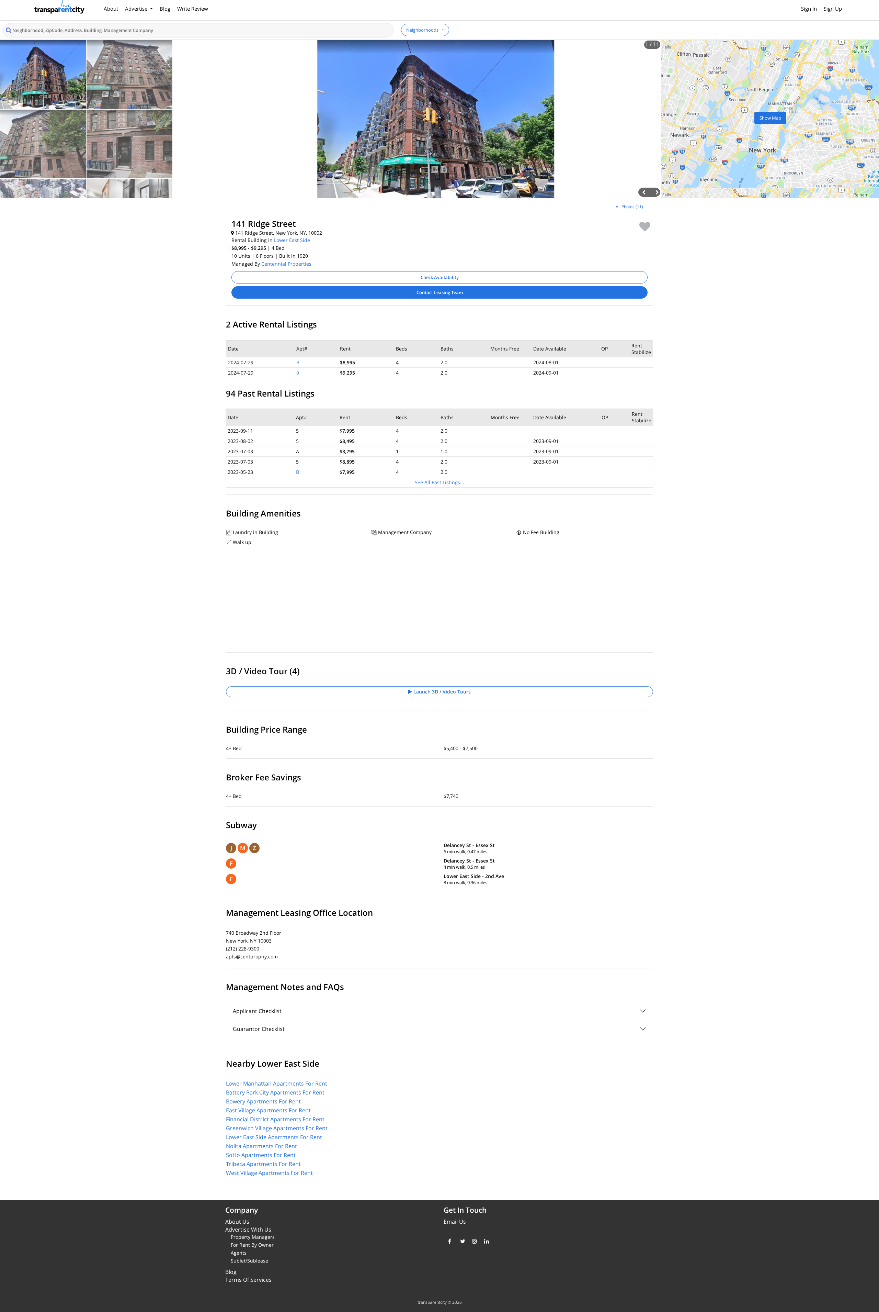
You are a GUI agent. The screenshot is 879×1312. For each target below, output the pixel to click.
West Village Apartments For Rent (269, 1173)
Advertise (137, 8)
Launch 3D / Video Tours (441, 691)
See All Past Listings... (439, 482)
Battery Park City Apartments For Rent (275, 1092)
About (111, 8)
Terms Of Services (248, 1279)
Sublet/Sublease (249, 1260)
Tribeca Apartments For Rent (263, 1164)
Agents (239, 1252)
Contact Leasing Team (439, 292)
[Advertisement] (110, 249)
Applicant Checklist (257, 1011)
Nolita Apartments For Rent (261, 1146)
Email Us (455, 1221)
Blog (165, 8)
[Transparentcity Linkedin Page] (485, 1241)
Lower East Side (292, 240)
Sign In (809, 8)
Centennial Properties (286, 263)
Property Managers (253, 1237)
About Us (237, 1221)
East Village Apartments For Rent (268, 1110)
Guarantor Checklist (259, 1029)
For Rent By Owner (252, 1245)
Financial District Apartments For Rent (275, 1119)
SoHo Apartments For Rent (261, 1155)
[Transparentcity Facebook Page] (449, 1241)
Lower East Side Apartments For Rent (274, 1137)
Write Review (192, 8)
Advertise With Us (248, 1229)
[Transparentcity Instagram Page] (473, 1241)
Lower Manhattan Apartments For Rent (276, 1083)
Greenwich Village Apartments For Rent (277, 1128)
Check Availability (440, 277)
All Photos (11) (629, 207)
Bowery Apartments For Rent (263, 1101)
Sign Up (833, 8)
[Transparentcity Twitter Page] (461, 1241)
